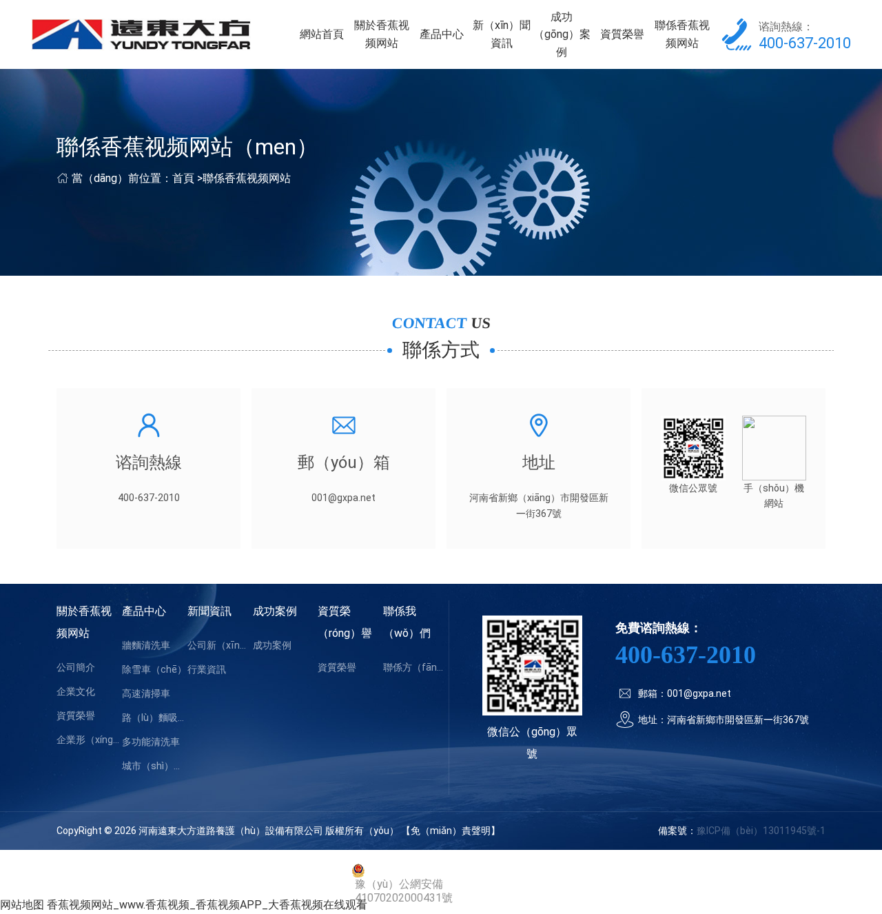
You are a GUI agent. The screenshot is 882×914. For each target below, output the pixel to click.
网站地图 (22, 904)
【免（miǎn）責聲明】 (450, 830)
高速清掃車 (146, 693)
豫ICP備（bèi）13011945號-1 (761, 830)
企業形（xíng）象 (89, 739)
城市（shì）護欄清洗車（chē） (154, 765)
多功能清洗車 (151, 741)
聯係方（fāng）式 (416, 667)
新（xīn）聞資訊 (502, 34)
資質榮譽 (622, 34)
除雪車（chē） (154, 669)
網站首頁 (322, 34)
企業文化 (76, 691)
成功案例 (275, 611)
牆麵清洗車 (146, 645)
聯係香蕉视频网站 (682, 34)
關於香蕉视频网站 (381, 34)
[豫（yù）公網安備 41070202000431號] (441, 870)
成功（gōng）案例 (562, 34)
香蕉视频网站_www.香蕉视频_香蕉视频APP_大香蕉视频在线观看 (207, 904)
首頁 (183, 178)
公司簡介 (76, 667)
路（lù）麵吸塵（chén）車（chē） (154, 717)
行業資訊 (206, 669)
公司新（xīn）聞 (220, 645)
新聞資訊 (209, 611)
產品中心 (442, 34)
